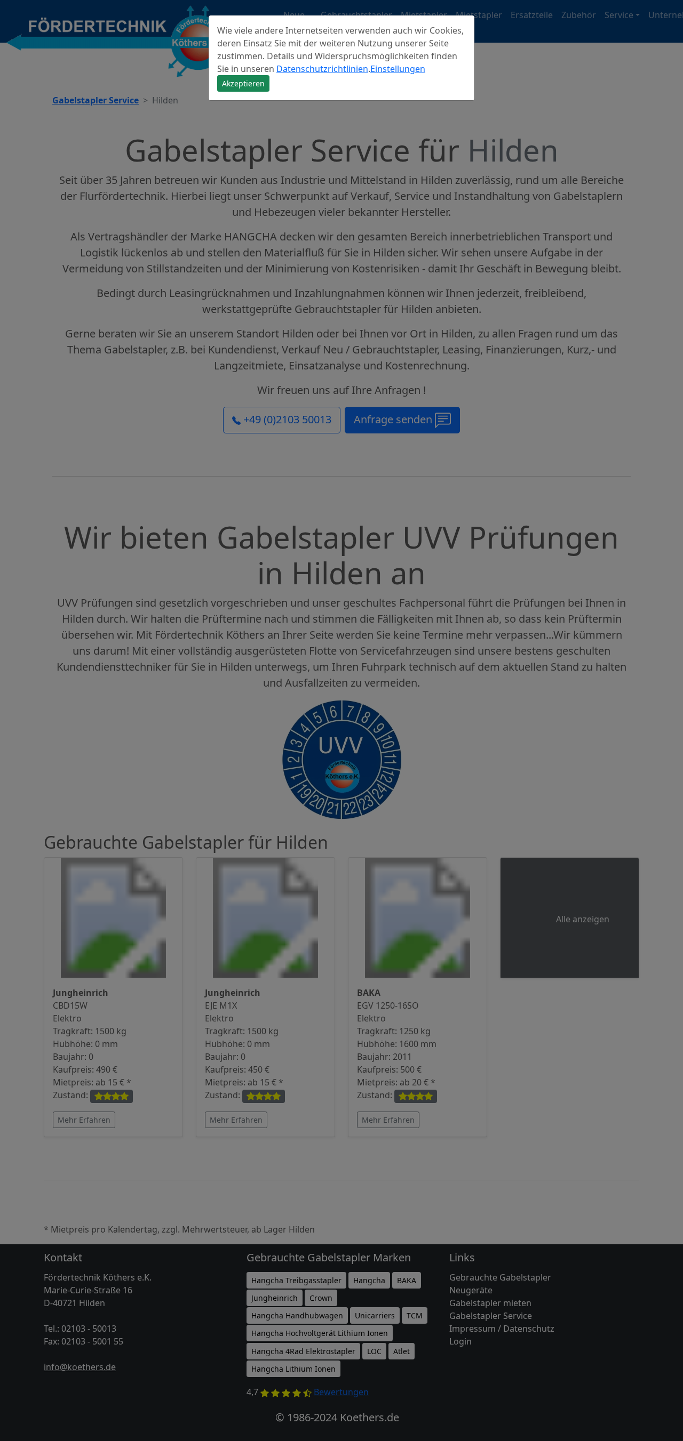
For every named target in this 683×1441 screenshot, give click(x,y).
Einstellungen (397, 69)
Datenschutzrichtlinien (322, 69)
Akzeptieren (243, 83)
